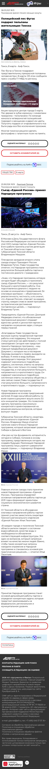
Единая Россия (8, 230)
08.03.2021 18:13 (7, 10)
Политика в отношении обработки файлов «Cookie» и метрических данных (22, 733)
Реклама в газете (11, 666)
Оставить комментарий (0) (24, 153)
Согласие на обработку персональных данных (23, 725)
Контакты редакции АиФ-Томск (19, 663)
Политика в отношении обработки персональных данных (18, 728)
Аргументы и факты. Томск (13, 62)
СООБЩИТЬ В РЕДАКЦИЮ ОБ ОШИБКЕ (21, 670)
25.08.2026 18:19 (8, 184)
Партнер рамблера (24, 756)
